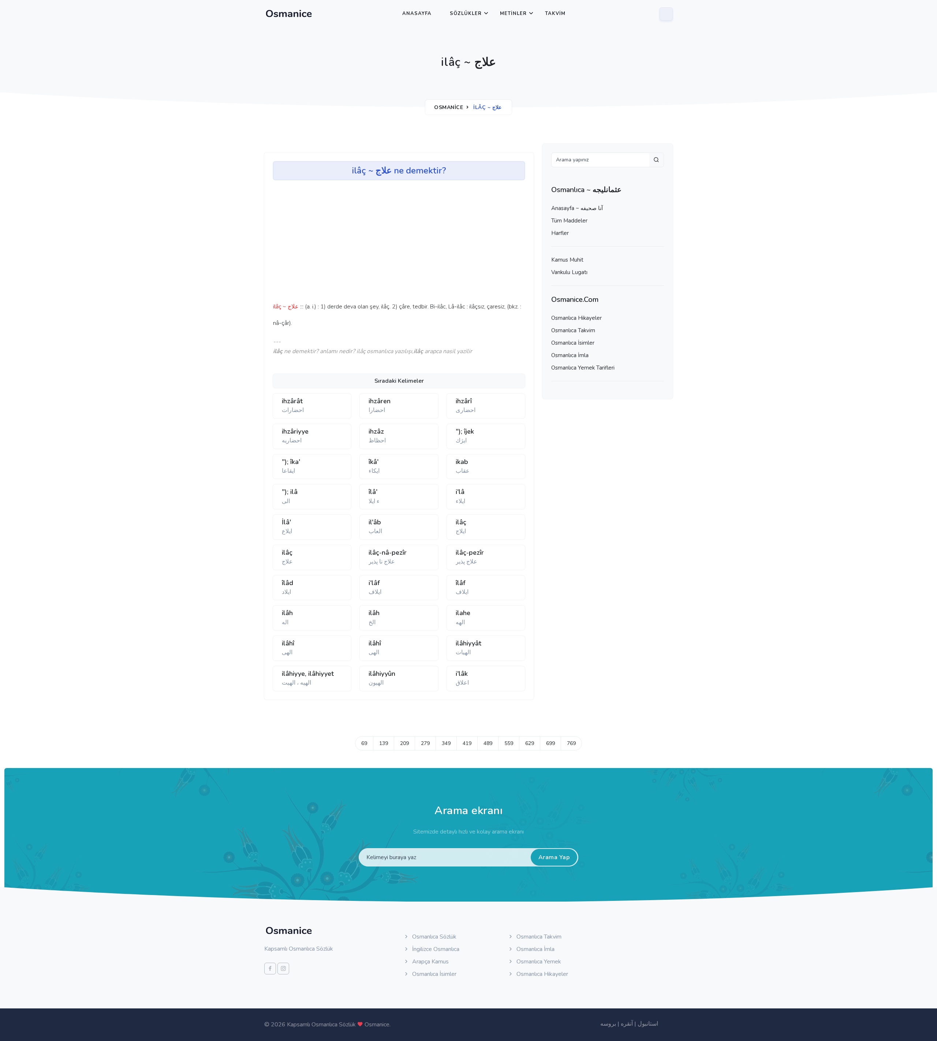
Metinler (513, 13)
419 (467, 743)
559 (508, 743)
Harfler (560, 233)
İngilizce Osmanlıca (435, 949)
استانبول (648, 1024)
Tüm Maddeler (569, 220)
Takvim (555, 13)
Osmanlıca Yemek (538, 962)
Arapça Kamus (430, 962)
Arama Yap (554, 857)
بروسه (608, 1024)
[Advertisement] (386, 244)
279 (425, 743)
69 (364, 743)
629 (529, 743)
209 (404, 743)
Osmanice (448, 107)
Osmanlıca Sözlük (433, 937)
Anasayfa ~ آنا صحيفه (577, 208)
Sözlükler (466, 13)
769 (571, 743)
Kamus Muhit (567, 259)
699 (550, 743)
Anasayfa (417, 13)
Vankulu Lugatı (569, 272)
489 (488, 743)
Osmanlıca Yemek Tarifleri (583, 367)
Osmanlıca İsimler (572, 343)
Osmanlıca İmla (570, 355)
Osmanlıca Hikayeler (576, 318)
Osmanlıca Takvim (573, 330)
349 (446, 743)
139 (383, 743)
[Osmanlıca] (288, 13)
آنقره (627, 1024)
